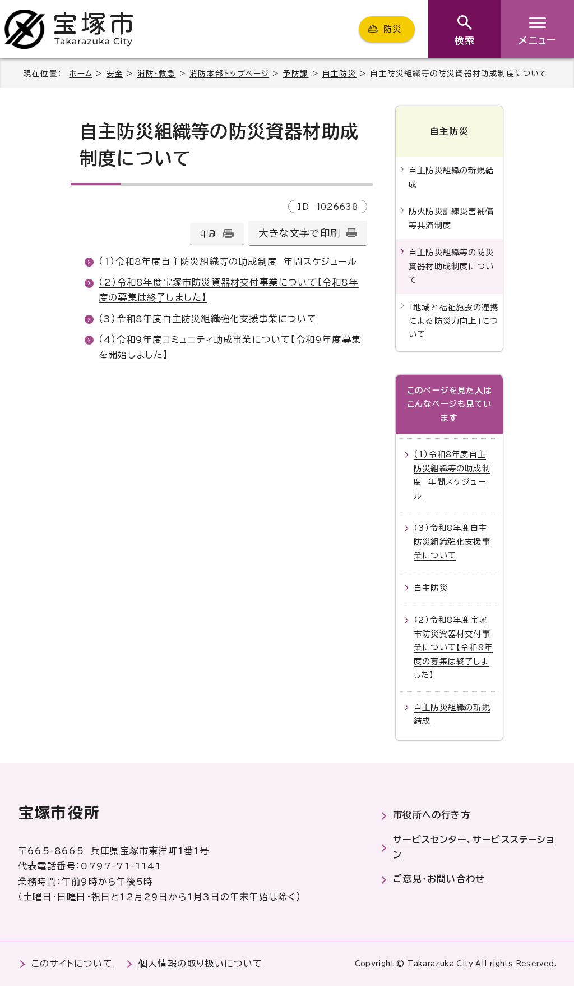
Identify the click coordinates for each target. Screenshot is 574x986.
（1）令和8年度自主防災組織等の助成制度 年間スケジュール (228, 261)
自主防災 (339, 73)
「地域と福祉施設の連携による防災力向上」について (453, 321)
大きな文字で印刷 (299, 233)
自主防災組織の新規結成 (451, 177)
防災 (392, 29)
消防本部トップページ (229, 73)
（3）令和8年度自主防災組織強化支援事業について (208, 318)
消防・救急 (156, 73)
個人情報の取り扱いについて (200, 963)
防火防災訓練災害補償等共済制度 (451, 218)
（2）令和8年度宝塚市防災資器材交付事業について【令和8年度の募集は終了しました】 (453, 647)
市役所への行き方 (431, 814)
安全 (115, 73)
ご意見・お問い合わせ (439, 878)
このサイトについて (72, 963)
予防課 (296, 73)
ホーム (80, 73)
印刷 (208, 234)
